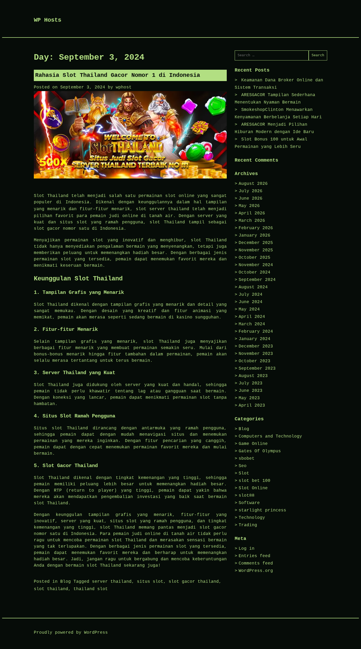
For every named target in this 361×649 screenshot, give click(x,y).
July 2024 (250, 294)
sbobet (246, 458)
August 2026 (253, 183)
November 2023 (256, 353)
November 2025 (256, 250)
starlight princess (262, 510)
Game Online (253, 443)
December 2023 (256, 346)
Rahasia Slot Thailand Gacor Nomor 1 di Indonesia (117, 75)
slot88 (246, 495)
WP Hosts (47, 20)
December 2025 (256, 243)
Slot (244, 473)
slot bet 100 (254, 480)
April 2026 (252, 213)
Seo (243, 466)
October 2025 (254, 257)
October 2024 (254, 272)
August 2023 (253, 376)
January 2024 (254, 339)
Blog (65, 581)
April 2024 (252, 316)
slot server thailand (162, 209)
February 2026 (256, 228)
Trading (248, 525)
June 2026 (250, 198)
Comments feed (256, 563)
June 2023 (250, 390)
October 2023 (254, 361)
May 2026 (249, 206)
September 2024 (257, 280)
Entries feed (254, 556)
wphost (124, 87)
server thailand (112, 581)
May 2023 (249, 398)
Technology (252, 517)
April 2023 (252, 405)
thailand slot (90, 589)
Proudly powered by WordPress (71, 632)
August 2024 (253, 287)
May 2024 (249, 309)
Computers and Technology (270, 436)
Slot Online (253, 488)
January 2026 (254, 235)
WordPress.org (256, 570)
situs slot (150, 581)
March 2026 (252, 220)
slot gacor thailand (194, 581)
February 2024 (256, 331)
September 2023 (257, 368)
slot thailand (51, 589)
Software (249, 503)
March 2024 (252, 324)
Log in (246, 548)
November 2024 (256, 265)
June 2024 (250, 302)
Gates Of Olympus (260, 451)
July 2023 (250, 383)
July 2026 (250, 191)
